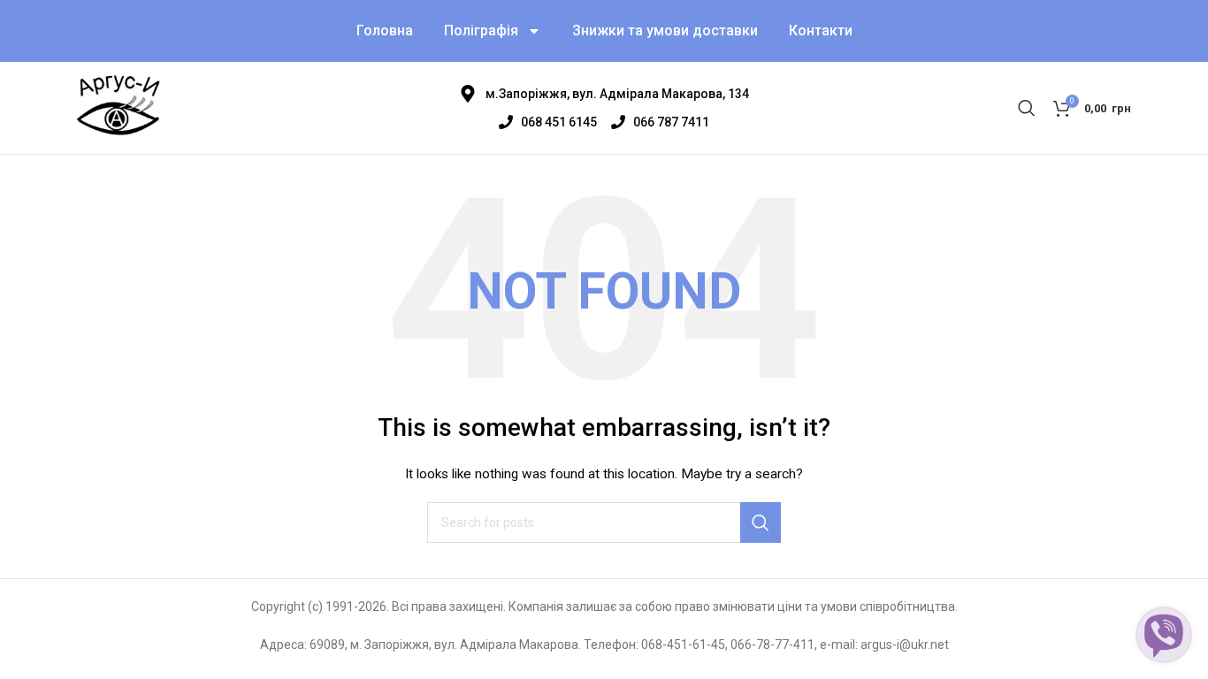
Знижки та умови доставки (665, 30)
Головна (384, 30)
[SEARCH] (760, 522)
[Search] (1026, 108)
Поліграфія (481, 30)
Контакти (820, 30)
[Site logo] (118, 107)
